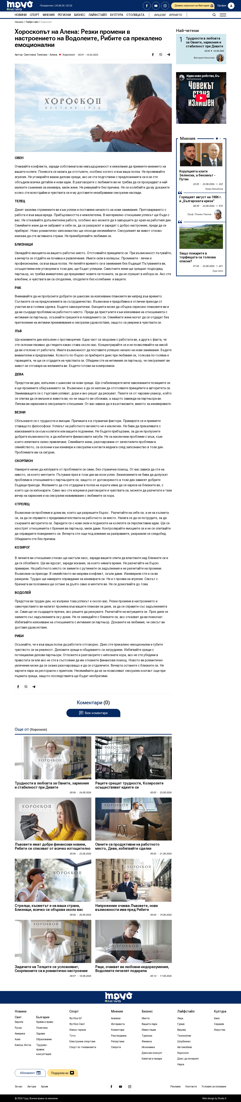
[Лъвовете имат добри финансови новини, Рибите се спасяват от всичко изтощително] (53, 819)
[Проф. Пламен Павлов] (217, 214)
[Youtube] (156, 6)
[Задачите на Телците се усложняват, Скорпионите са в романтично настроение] (53, 941)
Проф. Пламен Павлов (199, 214)
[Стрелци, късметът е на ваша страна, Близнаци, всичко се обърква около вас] (53, 880)
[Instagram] (165, 6)
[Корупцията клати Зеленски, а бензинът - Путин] (201, 154)
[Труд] (118, 997)
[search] (214, 14)
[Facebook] (147, 6)
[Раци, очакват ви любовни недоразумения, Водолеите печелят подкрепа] (133, 941)
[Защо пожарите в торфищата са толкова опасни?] (201, 236)
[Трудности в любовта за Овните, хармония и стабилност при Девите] (53, 758)
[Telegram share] (168, 54)
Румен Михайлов (214, 189)
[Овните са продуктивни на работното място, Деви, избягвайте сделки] (133, 819)
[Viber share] (160, 54)
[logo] (20, 5)
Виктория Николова (204, 57)
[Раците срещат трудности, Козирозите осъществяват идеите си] (133, 758)
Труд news (217, 271)
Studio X (222, 1098)
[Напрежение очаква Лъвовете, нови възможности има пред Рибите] (133, 880)
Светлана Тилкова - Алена (40, 54)
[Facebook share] (153, 54)
